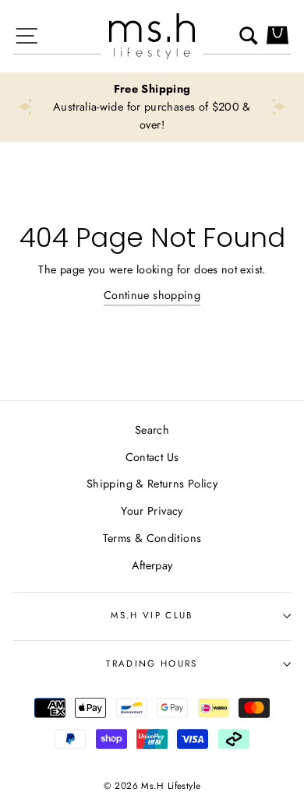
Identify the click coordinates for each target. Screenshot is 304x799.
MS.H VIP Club (152, 615)
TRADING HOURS (151, 663)
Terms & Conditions (152, 538)
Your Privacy (151, 511)
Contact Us (152, 457)
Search (152, 430)
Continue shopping (152, 295)
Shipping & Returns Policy (152, 483)
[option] (152, 107)
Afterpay (152, 565)
